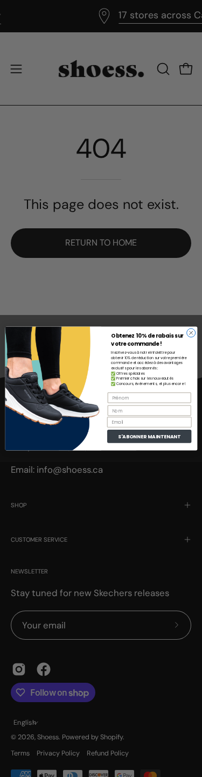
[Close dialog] (190, 332)
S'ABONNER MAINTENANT (149, 436)
